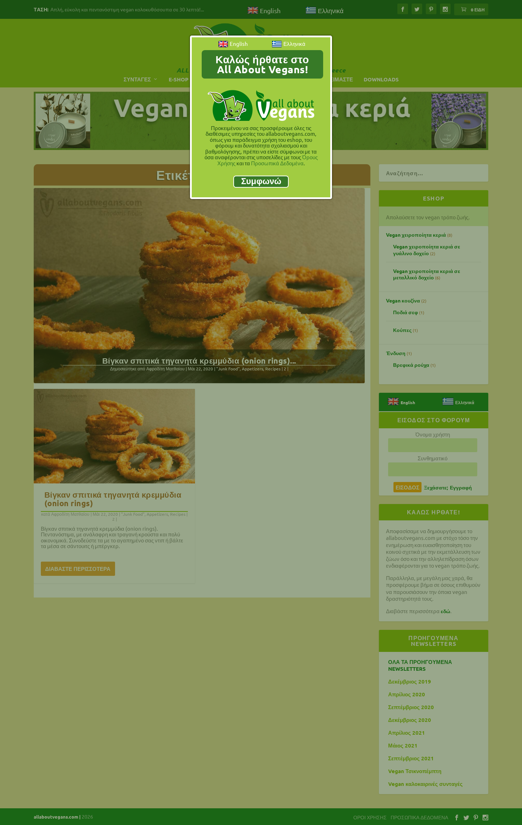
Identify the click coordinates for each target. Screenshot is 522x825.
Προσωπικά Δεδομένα (277, 163)
